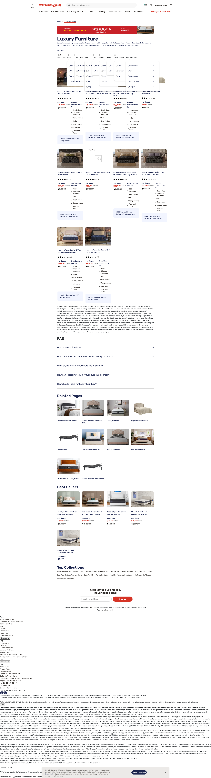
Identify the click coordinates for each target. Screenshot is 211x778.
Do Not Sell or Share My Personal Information (16, 678)
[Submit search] (69, 5)
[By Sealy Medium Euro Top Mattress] (118, 499)
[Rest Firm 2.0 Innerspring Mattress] (68, 537)
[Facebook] (4, 683)
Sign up (122, 599)
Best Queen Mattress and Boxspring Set (94, 571)
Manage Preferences (139, 772)
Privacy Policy (5, 669)
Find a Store (4, 645)
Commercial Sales (6, 624)
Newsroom (4, 633)
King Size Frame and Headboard (121, 575)
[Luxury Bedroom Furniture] (68, 408)
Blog (1, 626)
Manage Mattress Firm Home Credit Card (14, 657)
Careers (3, 628)
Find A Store (139, 12)
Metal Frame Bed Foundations (67, 571)
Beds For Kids (88, 575)
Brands (128, 12)
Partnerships (4, 631)
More (2, 705)
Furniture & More (115, 12)
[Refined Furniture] (118, 437)
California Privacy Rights (8, 676)
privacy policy (109, 610)
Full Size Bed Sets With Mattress (121, 571)
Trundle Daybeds (102, 575)
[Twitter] (1, 683)
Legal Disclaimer (6, 671)
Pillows (92, 12)
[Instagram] (10, 683)
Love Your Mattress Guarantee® (11, 622)
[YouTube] (7, 683)
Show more (5, 638)
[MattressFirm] (50, 5)
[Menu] (32, 4)
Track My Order (5, 652)
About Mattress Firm (7, 619)
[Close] (165, 772)
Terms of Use (4, 667)
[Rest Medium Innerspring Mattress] (142, 499)
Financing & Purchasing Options (11, 655)
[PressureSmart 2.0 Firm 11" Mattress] (68, 499)
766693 (91, 607)
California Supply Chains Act (10, 674)
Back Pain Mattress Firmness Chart (69, 575)
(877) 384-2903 (5, 686)
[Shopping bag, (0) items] (170, 5)
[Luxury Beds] (68, 437)
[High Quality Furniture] (142, 408)
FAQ (1, 659)
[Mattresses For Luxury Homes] (68, 466)
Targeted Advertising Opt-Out (10, 681)
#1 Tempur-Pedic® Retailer (161, 12)
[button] (58, 55)
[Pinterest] (12, 683)
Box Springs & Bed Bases (76, 12)
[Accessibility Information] (3, 693)
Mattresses (43, 12)
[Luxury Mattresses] (142, 437)
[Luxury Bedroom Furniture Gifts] (93, 408)
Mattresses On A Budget (143, 575)
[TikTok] (15, 683)
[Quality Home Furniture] (93, 437)
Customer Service (6, 648)
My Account (4, 643)
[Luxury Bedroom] (118, 408)
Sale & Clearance (57, 12)
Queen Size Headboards (65, 579)
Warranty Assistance (7, 650)
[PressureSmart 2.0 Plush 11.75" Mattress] (93, 499)
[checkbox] (69, 65)
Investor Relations (6, 635)
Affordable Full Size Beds (143, 571)
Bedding (102, 12)
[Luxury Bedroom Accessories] (93, 466)
